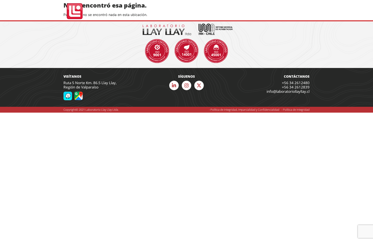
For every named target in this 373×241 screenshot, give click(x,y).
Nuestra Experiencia (201, 11)
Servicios (166, 11)
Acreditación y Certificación (244, 11)
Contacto (298, 11)
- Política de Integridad (295, 110)
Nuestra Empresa (139, 11)
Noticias (278, 11)
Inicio (115, 11)
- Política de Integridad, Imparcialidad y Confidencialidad (244, 110)
